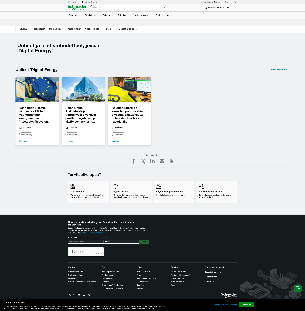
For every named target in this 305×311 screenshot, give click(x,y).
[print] (171, 161)
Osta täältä (106, 282)
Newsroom (141, 285)
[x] (143, 161)
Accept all (247, 305)
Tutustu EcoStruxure (178, 272)
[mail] (162, 161)
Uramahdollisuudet (144, 272)
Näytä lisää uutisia (279, 70)
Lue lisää (23, 141)
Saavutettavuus (142, 282)
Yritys (139, 275)
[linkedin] (152, 161)
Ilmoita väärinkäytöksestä (146, 278)
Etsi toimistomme (108, 275)
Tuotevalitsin (72, 278)
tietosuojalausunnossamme (94, 233)
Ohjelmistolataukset (75, 275)
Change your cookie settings (225, 305)
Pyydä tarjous (107, 278)
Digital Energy (26, 134)
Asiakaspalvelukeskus (110, 272)
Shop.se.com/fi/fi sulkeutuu (112, 285)
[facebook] (133, 161)
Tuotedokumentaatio (75, 272)
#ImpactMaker (118, 134)
